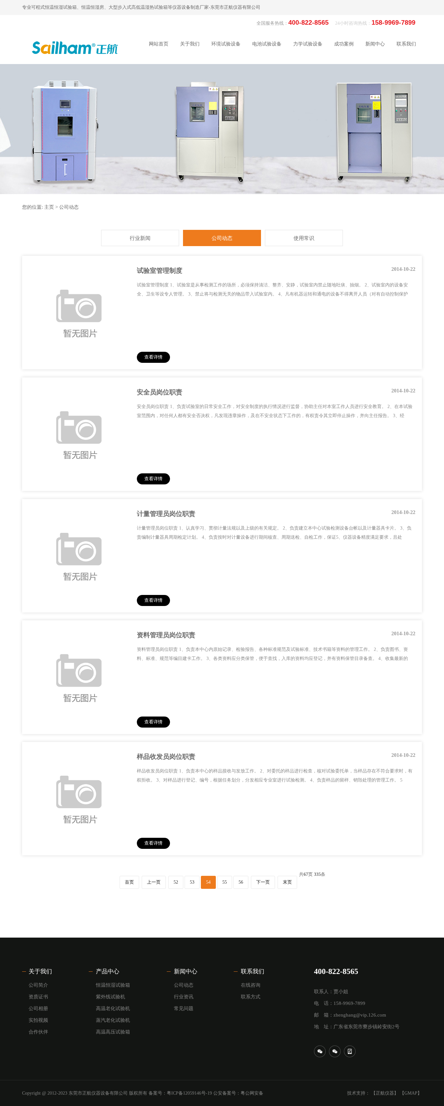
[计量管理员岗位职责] (79, 604)
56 (241, 882)
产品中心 (107, 971)
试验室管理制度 (159, 270)
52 (176, 882)
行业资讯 (183, 996)
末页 (287, 882)
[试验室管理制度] (79, 361)
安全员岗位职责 (159, 392)
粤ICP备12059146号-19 (189, 1093)
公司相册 (190, 104)
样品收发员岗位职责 (166, 756)
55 (224, 882)
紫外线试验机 (110, 996)
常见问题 (183, 1008)
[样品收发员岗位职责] (79, 847)
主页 (49, 207)
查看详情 (153, 357)
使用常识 (375, 104)
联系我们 (252, 971)
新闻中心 (185, 971)
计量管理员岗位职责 (166, 513)
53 (192, 882)
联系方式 (406, 88)
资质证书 (190, 88)
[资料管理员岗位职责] (79, 726)
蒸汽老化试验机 (113, 1020)
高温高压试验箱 (113, 1031)
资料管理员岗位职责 (166, 635)
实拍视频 (190, 120)
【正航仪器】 (384, 1093)
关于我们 (40, 971)
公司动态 (375, 88)
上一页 (154, 882)
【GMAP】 (411, 1093)
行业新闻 (375, 71)
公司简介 (190, 71)
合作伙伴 (190, 136)
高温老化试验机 (113, 1008)
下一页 (263, 882)
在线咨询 (406, 71)
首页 (129, 882)
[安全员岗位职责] (79, 483)
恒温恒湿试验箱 (113, 985)
